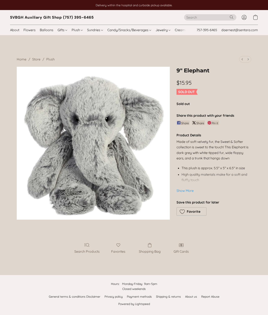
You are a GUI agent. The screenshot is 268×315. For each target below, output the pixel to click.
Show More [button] (185, 190)
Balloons (46, 30)
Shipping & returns (168, 296)
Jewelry (162, 30)
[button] (52, 17)
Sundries (94, 30)
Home (21, 59)
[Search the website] (231, 17)
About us (191, 296)
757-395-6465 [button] (207, 30)
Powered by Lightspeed (134, 304)
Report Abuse (210, 296)
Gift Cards (181, 251)
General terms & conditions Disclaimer (74, 296)
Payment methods (139, 296)
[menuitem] (242, 59)
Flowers (29, 30)
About (14, 30)
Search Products (87, 251)
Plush (76, 30)
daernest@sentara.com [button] (239, 30)
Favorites (118, 251)
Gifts (61, 30)
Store (36, 59)
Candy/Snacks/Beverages (128, 30)
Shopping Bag (150, 251)
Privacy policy (113, 296)
